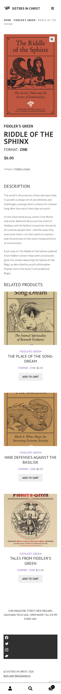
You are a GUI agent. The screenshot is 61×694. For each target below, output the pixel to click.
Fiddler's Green (24, 20)
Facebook (30, 636)
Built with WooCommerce (17, 675)
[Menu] (53, 7)
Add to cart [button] (30, 376)
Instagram (30, 648)
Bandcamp (30, 654)
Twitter (31, 642)
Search (30, 688)
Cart (47, 686)
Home (7, 20)
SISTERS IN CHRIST (26, 8)
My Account (10, 688)
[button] (52, 39)
